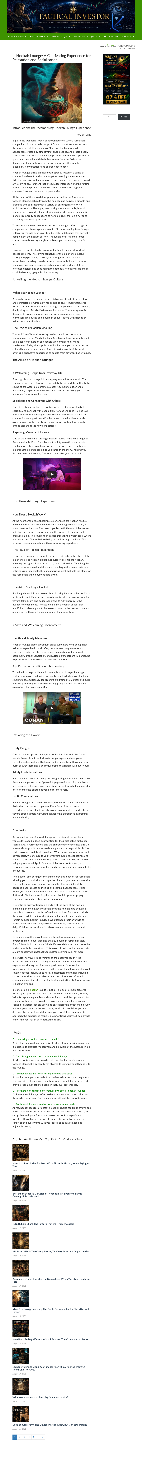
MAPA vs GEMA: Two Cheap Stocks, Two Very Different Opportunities (50, 1251)
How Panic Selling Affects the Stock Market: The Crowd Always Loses (50, 1339)
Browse (124, 117)
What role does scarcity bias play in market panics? (40, 1397)
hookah (34, 990)
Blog (113, 45)
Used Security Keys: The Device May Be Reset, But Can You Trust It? (49, 1425)
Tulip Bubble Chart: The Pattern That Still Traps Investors (43, 1224)
